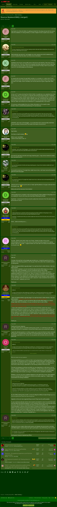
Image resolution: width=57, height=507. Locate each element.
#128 (55, 144)
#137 (55, 339)
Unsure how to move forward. (13, 445)
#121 (55, 28)
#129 (55, 160)
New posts (3, 6)
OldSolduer (51, 460)
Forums (9, 4)
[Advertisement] (17, 23)
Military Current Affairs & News (23, 462)
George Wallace (50, 466)
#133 (55, 238)
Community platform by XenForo (29, 500)
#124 (55, 76)
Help (49, 497)
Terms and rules (37, 497)
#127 (55, 128)
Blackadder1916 (8, 468)
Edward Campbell (8, 462)
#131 (55, 192)
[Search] (55, 4)
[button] (32, 4)
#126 (55, 109)
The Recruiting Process (18, 446)
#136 (55, 324)
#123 (55, 60)
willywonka (51, 450)
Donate (21, 4)
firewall (6, 446)
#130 (55, 174)
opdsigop (6, 450)
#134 (55, 255)
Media (40, 4)
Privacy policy (44, 497)
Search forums (9, 6)
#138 (55, 415)
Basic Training (16, 450)
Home (3, 4)
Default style (4, 497)
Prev (3, 26)
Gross (3, 19)
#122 (55, 44)
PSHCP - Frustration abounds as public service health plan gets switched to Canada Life (17, 466)
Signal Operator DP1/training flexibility (15, 449)
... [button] (7, 26)
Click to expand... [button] (33, 353)
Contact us (31, 497)
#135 (55, 285)
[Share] (52, 29)
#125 (55, 91)
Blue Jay (6, 456)
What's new (28, 4)
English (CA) (11, 497)
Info (35, 4)
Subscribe (15, 4)
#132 (55, 208)
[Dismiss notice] (55, 10)
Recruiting (16, 456)
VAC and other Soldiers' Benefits (23, 468)
